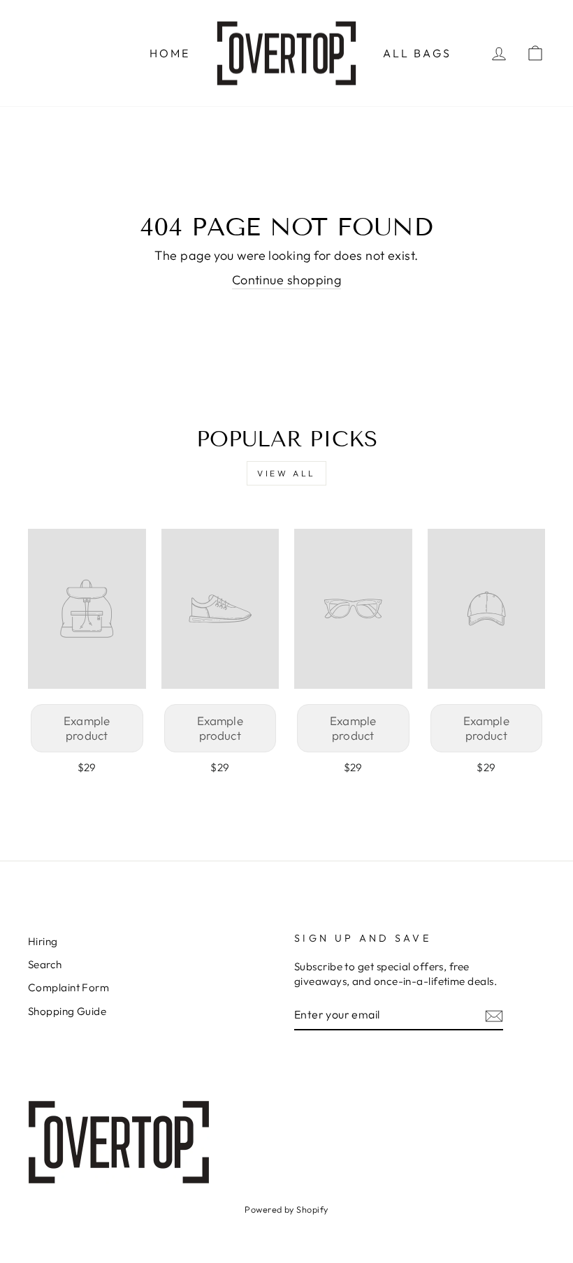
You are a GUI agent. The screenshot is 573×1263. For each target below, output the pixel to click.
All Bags (417, 53)
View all (286, 473)
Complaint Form (68, 987)
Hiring (43, 941)
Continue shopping (287, 280)
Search (45, 964)
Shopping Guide (67, 1011)
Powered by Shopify (286, 1209)
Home (170, 53)
